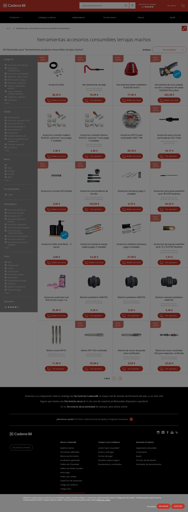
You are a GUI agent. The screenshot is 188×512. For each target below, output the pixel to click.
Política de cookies (103, 500)
